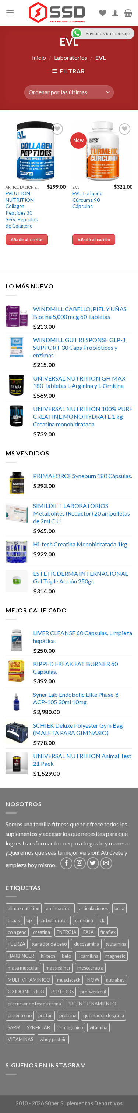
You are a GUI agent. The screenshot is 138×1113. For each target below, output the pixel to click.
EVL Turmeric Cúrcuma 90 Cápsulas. (87, 199)
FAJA (88, 932)
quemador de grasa (103, 1015)
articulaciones (93, 908)
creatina (41, 932)
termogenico (70, 1027)
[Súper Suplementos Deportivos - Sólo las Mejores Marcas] (56, 13)
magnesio (115, 956)
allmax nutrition (23, 908)
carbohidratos (53, 920)
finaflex (108, 932)
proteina (68, 1015)
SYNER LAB (38, 1027)
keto (66, 956)
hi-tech (48, 956)
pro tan (45, 1015)
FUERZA (16, 944)
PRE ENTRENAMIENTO (92, 1004)
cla (103, 920)
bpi (29, 920)
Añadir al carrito (27, 239)
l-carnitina (88, 956)
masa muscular (23, 968)
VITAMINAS (20, 1039)
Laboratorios (70, 57)
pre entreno (20, 1015)
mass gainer (58, 968)
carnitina (84, 920)
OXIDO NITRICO (26, 991)
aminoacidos (59, 908)
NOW (93, 980)
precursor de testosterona (34, 1004)
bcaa (119, 908)
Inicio (39, 57)
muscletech (69, 980)
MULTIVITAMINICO (29, 980)
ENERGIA (67, 932)
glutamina (116, 944)
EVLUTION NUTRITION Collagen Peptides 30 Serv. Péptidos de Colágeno (22, 209)
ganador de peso (49, 944)
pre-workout (93, 991)
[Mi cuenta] (115, 13)
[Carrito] (128, 13)
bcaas (14, 920)
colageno (17, 932)
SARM (14, 1027)
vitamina (98, 1027)
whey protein (53, 1039)
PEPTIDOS (62, 991)
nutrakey (115, 980)
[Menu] (10, 13)
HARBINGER (21, 956)
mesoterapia (90, 968)
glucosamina (86, 944)
